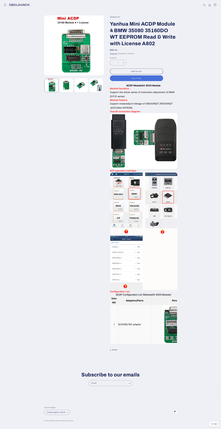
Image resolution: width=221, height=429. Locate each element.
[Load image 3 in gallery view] (81, 85)
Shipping (113, 53)
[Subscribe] (129, 383)
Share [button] (114, 350)
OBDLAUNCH (54, 420)
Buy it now (136, 78)
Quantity (113, 58)
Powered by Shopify (67, 420)
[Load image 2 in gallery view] (66, 85)
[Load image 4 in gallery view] (96, 85)
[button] (5, 5)
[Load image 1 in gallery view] (51, 85)
